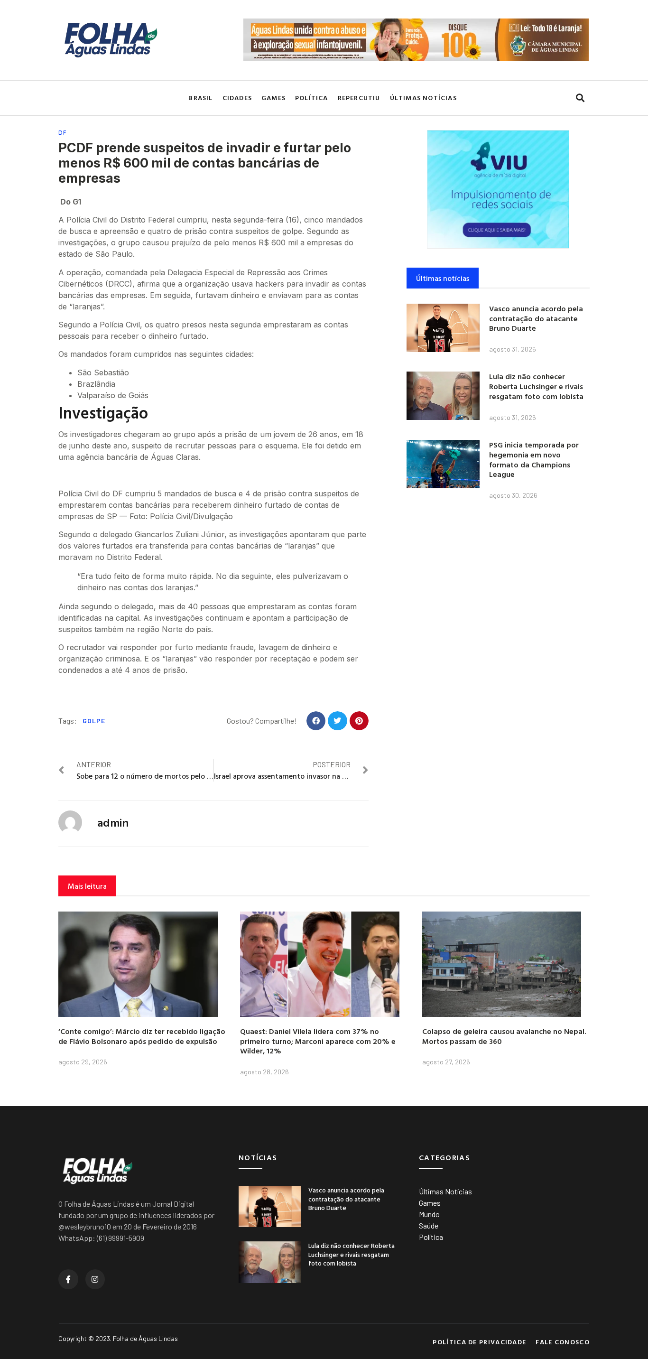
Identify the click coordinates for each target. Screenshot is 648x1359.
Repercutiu (359, 97)
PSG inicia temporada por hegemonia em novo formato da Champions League (534, 459)
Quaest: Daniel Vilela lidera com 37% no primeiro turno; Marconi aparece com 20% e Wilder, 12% (318, 1041)
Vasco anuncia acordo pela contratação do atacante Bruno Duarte (536, 318)
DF (62, 132)
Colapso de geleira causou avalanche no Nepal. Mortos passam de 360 (504, 1036)
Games (273, 97)
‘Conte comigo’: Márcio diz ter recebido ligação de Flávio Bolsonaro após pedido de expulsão (141, 1036)
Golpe (94, 721)
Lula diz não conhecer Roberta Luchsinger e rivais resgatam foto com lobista (536, 386)
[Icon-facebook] (68, 1279)
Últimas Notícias (423, 97)
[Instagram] (95, 1279)
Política (311, 97)
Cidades (237, 97)
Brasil (200, 97)
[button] (580, 98)
